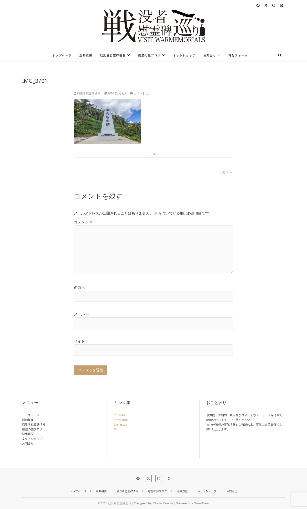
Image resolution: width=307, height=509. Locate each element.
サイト (79, 341)
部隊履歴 (28, 434)
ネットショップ (184, 55)
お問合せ (209, 55)
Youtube (120, 415)
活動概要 (85, 55)
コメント (83, 222)
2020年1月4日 (117, 93)
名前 (80, 287)
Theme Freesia (163, 503)
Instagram (121, 424)
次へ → (227, 171)
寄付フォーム (238, 55)
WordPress (201, 503)
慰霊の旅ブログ (149, 55)
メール (81, 314)
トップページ (62, 55)
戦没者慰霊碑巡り (43, 52)
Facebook (121, 420)
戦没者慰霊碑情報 (113, 55)
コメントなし (142, 93)
